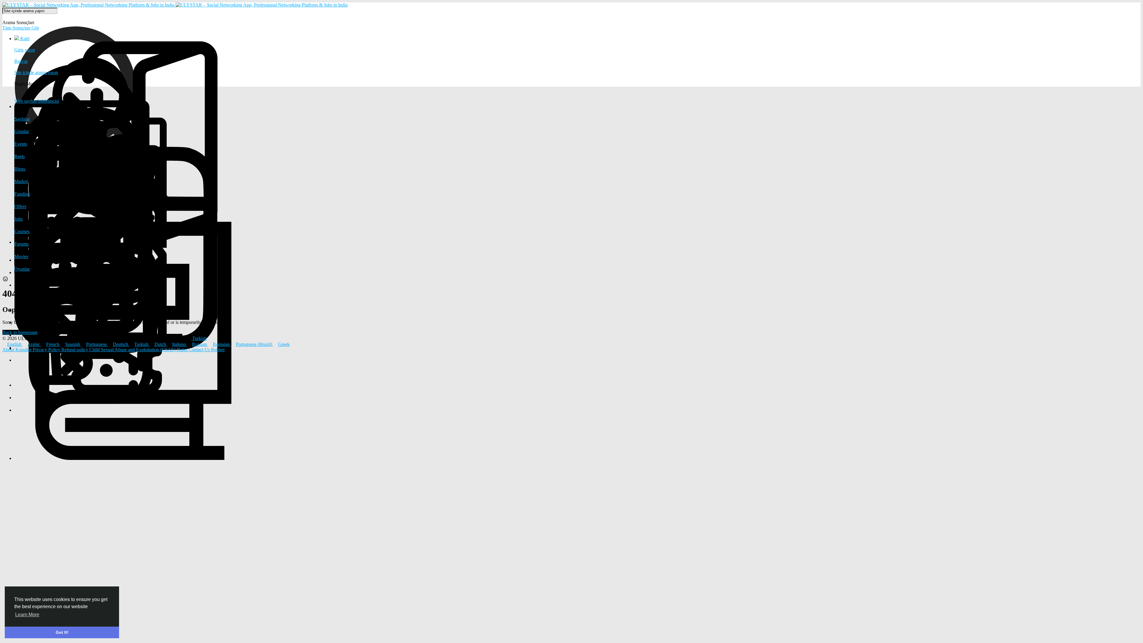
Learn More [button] (27, 614)
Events (20, 143)
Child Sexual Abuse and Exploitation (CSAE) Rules (139, 349)
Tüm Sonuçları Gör (20, 27)
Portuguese (97, 344)
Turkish (142, 344)
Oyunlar (22, 268)
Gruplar (21, 131)
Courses (21, 231)
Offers (20, 206)
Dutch (160, 344)
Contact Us (200, 349)
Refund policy (75, 349)
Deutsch (121, 344)
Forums (21, 243)
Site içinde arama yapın (36, 72)
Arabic (34, 344)
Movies (21, 256)
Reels (19, 156)
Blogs (19, 168)
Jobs (18, 218)
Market (21, 181)
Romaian (222, 344)
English (15, 344)
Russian (200, 344)
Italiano (179, 344)
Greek (284, 344)
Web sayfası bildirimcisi (36, 101)
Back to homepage (20, 332)
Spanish (73, 344)
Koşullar (24, 349)
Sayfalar (22, 118)
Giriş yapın (24, 49)
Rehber (218, 349)
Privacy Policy (47, 349)
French (53, 344)
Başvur (21, 61)
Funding (22, 193)
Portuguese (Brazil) (254, 344)
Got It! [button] (62, 632)
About (8, 349)
